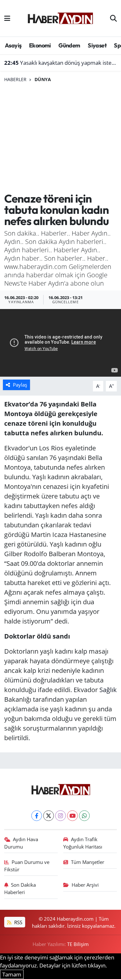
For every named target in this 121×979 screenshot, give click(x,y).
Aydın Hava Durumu (21, 842)
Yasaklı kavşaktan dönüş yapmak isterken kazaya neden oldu (60, 62)
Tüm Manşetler (87, 862)
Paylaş (20, 384)
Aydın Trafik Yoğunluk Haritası (82, 842)
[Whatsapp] (84, 815)
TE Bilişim (78, 944)
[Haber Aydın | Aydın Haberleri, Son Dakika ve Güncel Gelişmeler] (60, 17)
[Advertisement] (60, 138)
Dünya (43, 79)
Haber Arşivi (85, 885)
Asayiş (13, 45)
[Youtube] (72, 815)
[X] (48, 815)
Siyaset (97, 45)
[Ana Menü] (7, 18)
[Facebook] (36, 815)
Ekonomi (40, 45)
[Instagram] (60, 815)
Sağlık (108, 689)
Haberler (15, 79)
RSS (17, 922)
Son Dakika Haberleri (20, 888)
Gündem (69, 45)
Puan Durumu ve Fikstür (27, 865)
